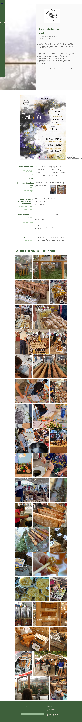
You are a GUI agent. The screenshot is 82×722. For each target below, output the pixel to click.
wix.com (58, 715)
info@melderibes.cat (51, 709)
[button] (2, 23)
